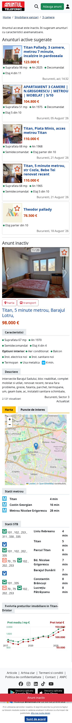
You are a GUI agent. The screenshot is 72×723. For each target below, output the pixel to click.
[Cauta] (36, 6)
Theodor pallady (38, 209)
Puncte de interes (33, 410)
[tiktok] (43, 684)
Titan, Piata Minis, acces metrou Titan (44, 130)
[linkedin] (36, 684)
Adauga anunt (52, 6)
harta (10, 303)
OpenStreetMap (46, 483)
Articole (12, 673)
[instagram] (28, 684)
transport (29, 303)
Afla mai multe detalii (40, 713)
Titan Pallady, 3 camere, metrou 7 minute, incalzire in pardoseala (44, 51)
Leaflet (31, 483)
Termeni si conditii (51, 673)
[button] (36, 446)
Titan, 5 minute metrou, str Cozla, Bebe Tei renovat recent (44, 169)
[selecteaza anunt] (17, 50)
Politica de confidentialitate (23, 677)
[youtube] (51, 684)
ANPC (63, 677)
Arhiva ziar (28, 673)
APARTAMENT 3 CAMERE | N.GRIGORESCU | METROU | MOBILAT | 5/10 (46, 91)
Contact (50, 677)
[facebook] (21, 684)
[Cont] (67, 6)
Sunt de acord (36, 719)
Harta (9, 410)
